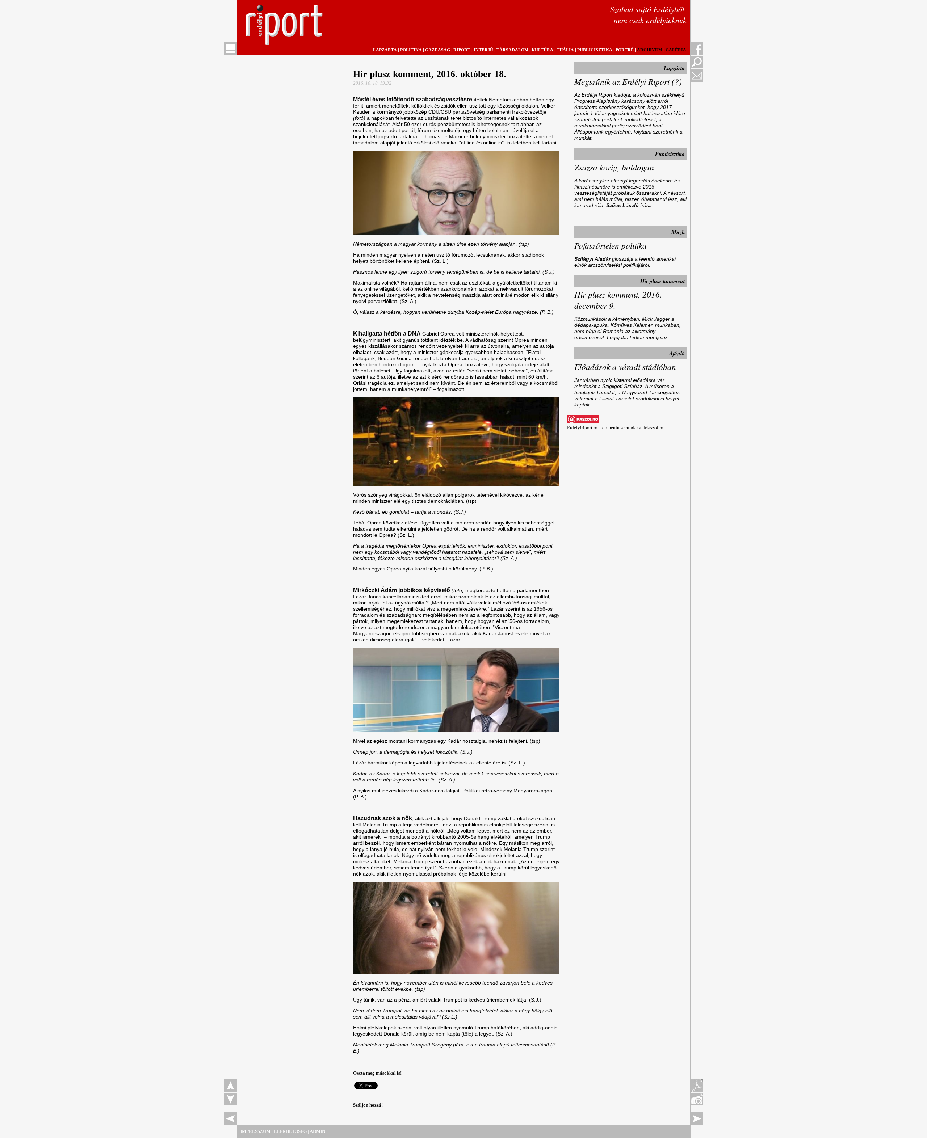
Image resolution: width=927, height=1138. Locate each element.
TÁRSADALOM (512, 49)
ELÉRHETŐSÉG (290, 1131)
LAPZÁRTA (385, 49)
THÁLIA (565, 49)
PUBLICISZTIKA (594, 49)
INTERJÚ (483, 49)
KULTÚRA (542, 49)
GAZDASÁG (437, 49)
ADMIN (317, 1131)
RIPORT (461, 49)
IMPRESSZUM (255, 1131)
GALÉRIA (676, 49)
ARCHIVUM (649, 49)
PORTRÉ (625, 49)
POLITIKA (411, 49)
